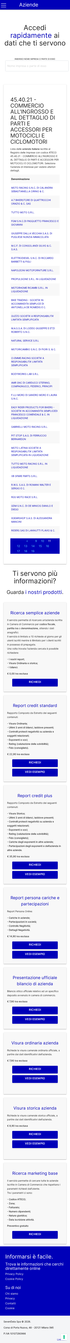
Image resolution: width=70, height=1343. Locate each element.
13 (25, 546)
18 (25, 551)
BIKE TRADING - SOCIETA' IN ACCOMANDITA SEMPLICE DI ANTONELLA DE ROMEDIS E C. (28, 304)
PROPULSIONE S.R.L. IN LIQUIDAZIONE (33, 279)
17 (18, 551)
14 (33, 546)
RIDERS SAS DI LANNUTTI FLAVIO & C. (33, 530)
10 (42, 541)
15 (40, 546)
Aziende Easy (28, 9)
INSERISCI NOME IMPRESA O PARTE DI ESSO (35, 59)
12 (18, 546)
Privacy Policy (14, 1274)
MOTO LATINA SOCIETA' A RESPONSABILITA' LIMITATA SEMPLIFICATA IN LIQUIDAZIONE (29, 451)
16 (47, 546)
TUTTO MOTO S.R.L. (22, 212)
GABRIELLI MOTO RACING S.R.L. (29, 426)
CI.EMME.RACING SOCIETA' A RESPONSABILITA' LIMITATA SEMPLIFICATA (27, 362)
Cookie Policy (14, 1279)
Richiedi (35, 682)
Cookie (9, 1308)
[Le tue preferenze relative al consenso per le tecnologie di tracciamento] (64, 1337)
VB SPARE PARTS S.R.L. (24, 476)
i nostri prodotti (43, 592)
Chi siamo (11, 1293)
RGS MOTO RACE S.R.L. (24, 497)
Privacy (10, 1298)
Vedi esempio (35, 772)
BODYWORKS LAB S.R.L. (25, 373)
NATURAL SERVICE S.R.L (25, 340)
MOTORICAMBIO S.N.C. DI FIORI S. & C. (33, 349)
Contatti (10, 1303)
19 (32, 551)
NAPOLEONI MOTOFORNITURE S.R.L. (32, 270)
